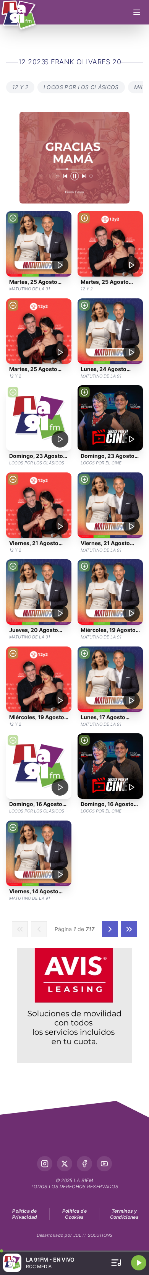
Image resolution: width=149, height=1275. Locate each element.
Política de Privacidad (24, 1214)
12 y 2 (20, 87)
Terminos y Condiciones (124, 1214)
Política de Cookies (74, 1214)
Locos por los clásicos (81, 87)
